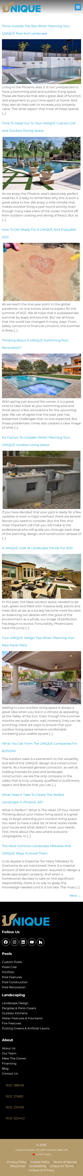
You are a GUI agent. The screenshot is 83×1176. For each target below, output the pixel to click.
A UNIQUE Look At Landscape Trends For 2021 (37, 548)
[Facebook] (6, 942)
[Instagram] (14, 942)
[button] (78, 7)
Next (75, 895)
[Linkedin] (23, 942)
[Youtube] (32, 942)
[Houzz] (40, 942)
